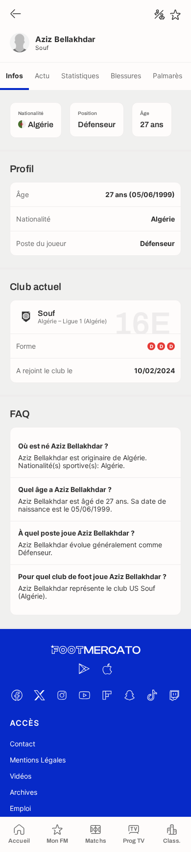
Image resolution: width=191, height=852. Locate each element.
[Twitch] (174, 695)
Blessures (126, 75)
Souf (42, 47)
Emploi (20, 808)
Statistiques (80, 75)
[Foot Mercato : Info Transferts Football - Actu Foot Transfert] (95, 650)
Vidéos (20, 776)
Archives (23, 792)
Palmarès (167, 75)
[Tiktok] (151, 695)
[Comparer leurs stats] (160, 15)
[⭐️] (175, 15)
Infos (14, 75)
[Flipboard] (106, 695)
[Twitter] (39, 695)
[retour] (16, 14)
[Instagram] (61, 695)
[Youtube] (84, 695)
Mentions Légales (38, 760)
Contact (22, 744)
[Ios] (106, 668)
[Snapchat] (129, 695)
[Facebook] (16, 695)
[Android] (84, 668)
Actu (42, 75)
